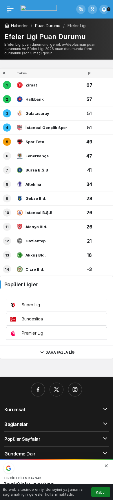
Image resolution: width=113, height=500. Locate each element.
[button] (80, 9)
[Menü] (10, 9)
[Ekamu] (39, 9)
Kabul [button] (100, 492)
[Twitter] (56, 389)
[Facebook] (38, 389)
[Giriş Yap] (92, 9)
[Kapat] (106, 466)
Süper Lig (30, 304)
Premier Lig (32, 333)
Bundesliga (32, 318)
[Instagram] (75, 389)
